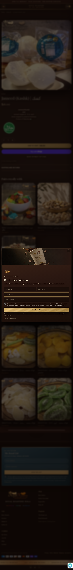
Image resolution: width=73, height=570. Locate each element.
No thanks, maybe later (10, 318)
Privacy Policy (7, 315)
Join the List (36, 309)
